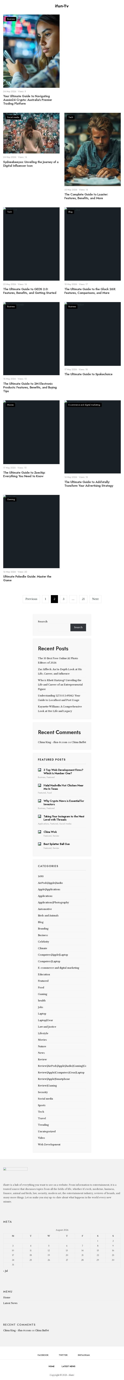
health (42, 1000)
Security (43, 1092)
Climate (42, 948)
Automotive (45, 909)
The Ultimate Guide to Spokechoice (88, 374)
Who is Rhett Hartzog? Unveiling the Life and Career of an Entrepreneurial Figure (60, 685)
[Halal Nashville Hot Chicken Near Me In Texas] (39, 785)
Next (95, 599)
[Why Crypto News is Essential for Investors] (39, 800)
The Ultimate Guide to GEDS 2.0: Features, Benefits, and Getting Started (29, 291)
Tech (70, 117)
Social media (13, 117)
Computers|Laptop (49, 961)
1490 (41, 876)
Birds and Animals (48, 915)
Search (42, 621)
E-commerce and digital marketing (84, 404)
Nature (42, 1046)
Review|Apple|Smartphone (54, 1079)
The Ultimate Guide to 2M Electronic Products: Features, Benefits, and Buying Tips (30, 387)
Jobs (40, 1007)
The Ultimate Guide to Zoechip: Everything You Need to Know (24, 474)
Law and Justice (47, 1026)
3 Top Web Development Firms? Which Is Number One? (63, 771)
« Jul (5, 1270)
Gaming (11, 499)
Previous (31, 599)
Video (41, 1137)
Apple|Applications (49, 889)
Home (6, 1297)
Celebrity (43, 941)
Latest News (10, 1303)
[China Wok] (39, 831)
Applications (43, 823)
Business (11, 18)
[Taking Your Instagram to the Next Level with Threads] (39, 816)
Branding (43, 928)
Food (49, 792)
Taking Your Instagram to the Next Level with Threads (64, 818)
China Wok (50, 832)
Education (44, 974)
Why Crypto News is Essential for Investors (64, 802)
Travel (42, 1118)
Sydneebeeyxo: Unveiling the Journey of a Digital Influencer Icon (31, 164)
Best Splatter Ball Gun (57, 844)
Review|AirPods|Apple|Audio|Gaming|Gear (63, 1065)
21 (83, 599)
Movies (10, 404)
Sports (42, 1105)
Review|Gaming (47, 1085)
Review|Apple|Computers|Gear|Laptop (61, 1072)
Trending (43, 1124)
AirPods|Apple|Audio (50, 882)
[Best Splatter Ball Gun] (39, 844)
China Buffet (79, 742)
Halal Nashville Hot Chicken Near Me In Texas (63, 787)
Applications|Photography (53, 902)
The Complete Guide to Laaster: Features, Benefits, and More (86, 196)
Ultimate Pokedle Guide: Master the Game (27, 578)
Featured (51, 777)
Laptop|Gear (45, 1020)
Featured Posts (52, 759)
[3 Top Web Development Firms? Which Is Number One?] (39, 769)
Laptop (42, 1013)
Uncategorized (47, 1131)
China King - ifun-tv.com (52, 742)
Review (56, 835)
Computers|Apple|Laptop (53, 954)
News (41, 1052)
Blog (70, 211)
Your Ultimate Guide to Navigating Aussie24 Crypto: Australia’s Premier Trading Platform (27, 100)
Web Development (49, 1144)
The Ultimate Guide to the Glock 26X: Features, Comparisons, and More (90, 291)
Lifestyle (43, 1033)
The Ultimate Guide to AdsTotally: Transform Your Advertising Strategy (88, 484)
